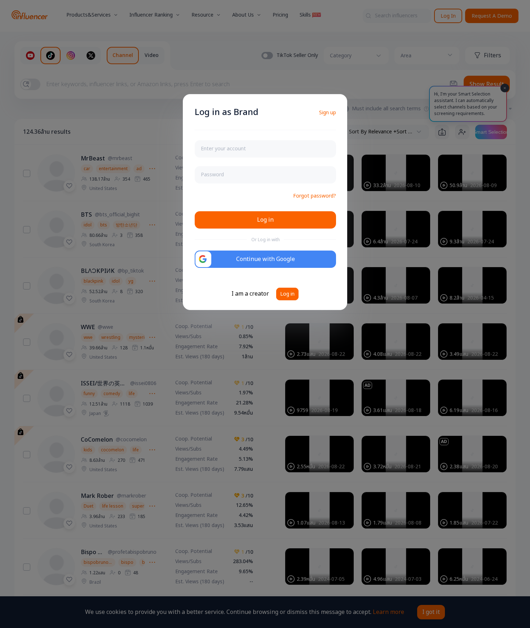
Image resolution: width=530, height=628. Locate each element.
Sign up (327, 112)
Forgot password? (314, 196)
